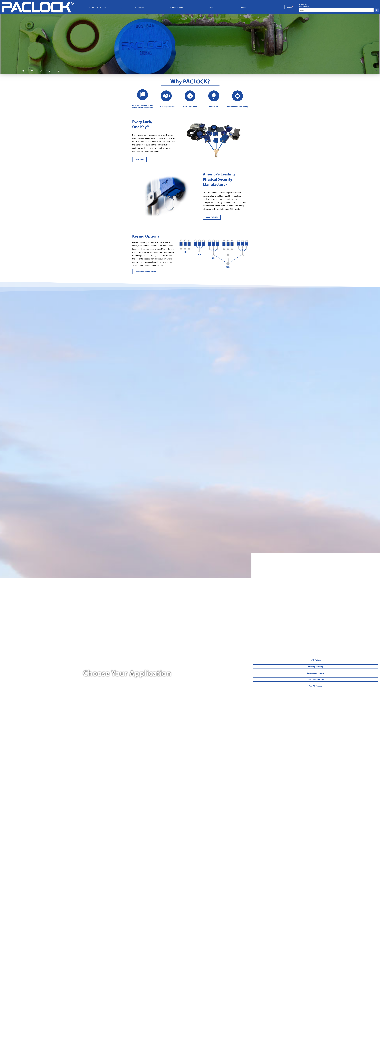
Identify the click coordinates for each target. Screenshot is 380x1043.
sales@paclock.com (304, 6)
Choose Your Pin (37, 62)
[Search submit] (377, 10)
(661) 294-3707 (303, 4)
